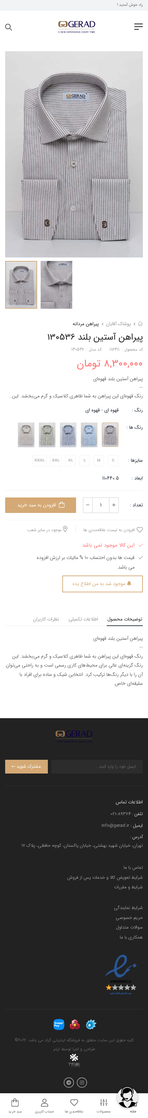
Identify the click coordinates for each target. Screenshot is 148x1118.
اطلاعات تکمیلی (83, 619)
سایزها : (135, 460)
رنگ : (137, 410)
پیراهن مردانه (86, 324)
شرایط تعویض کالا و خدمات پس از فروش (105, 877)
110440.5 (110, 478)
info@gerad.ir (115, 825)
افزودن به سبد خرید (36, 505)
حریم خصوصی (129, 917)
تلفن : (137, 814)
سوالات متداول (129, 927)
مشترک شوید (29, 766)
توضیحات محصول (124, 619)
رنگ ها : (134, 427)
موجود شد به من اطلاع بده (99, 584)
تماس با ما (133, 867)
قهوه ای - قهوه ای (102, 410)
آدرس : (136, 837)
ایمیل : (136, 825)
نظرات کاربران (46, 619)
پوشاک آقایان (118, 324)
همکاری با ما (131, 937)
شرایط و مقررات (128, 887)
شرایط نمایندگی (128, 907)
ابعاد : (136, 478)
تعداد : (136, 505)
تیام (56, 1049)
